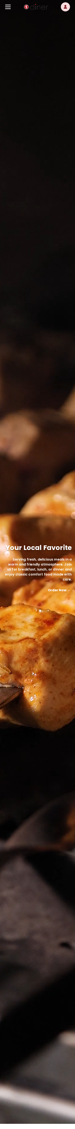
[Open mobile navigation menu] (8, 7)
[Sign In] (65, 6)
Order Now (59, 590)
